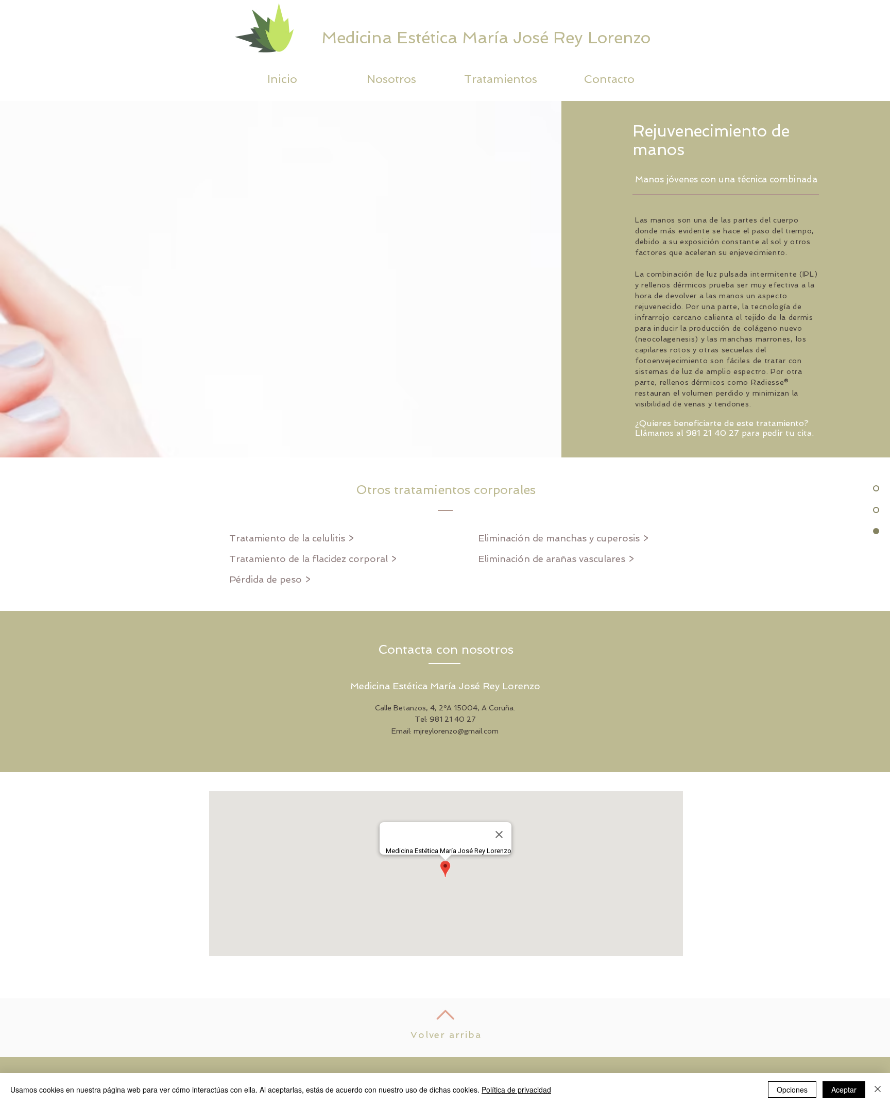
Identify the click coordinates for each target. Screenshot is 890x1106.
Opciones (792, 1089)
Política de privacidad (516, 1089)
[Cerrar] (877, 1089)
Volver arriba (445, 1034)
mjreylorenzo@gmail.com (456, 731)
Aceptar (844, 1089)
